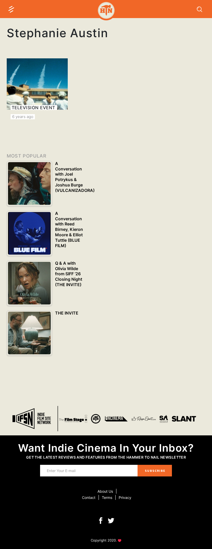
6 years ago (22, 116)
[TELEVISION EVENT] (37, 88)
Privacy (125, 497)
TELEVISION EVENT (33, 107)
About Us (105, 491)
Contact (88, 497)
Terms (107, 497)
